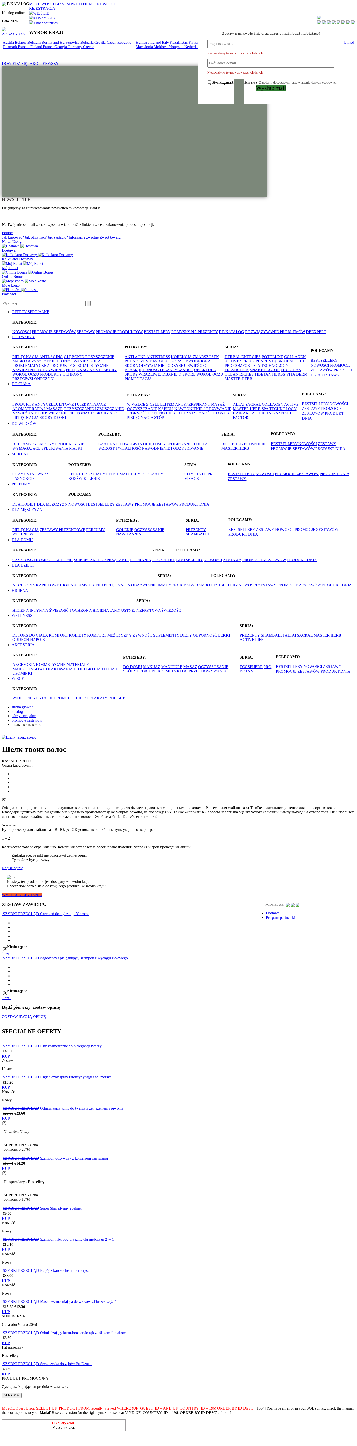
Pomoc (7, 233)
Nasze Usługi (12, 242)
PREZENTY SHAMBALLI (197, 532)
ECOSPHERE (255, 444)
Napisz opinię (12, 868)
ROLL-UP (116, 698)
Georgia (61, 47)
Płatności (9, 294)
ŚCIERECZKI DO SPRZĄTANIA (101, 560)
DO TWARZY (23, 337)
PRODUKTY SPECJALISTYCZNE (80, 365)
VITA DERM (296, 374)
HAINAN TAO (245, 413)
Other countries (46, 23)
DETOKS (20, 635)
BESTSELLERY (157, 332)
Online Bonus (12, 277)
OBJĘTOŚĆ (153, 444)
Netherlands (194, 47)
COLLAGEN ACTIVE (280, 404)
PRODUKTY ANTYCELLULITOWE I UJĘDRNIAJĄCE (59, 404)
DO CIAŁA (21, 384)
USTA (29, 474)
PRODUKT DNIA (330, 449)
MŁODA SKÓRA (167, 361)
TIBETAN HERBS (270, 374)
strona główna (22, 707)
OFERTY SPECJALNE (30, 312)
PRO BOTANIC (255, 669)
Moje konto (11, 285)
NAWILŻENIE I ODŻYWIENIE (38, 370)
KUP (6, 1056)
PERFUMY (21, 484)
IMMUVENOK (170, 585)
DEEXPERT (316, 332)
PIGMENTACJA (138, 379)
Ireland (156, 42)
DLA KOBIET (24, 504)
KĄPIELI (165, 409)
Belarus (21, 42)
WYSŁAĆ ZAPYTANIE (22, 895)
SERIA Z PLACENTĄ (258, 361)
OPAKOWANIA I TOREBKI (69, 669)
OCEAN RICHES (240, 374)
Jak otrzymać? (36, 237)
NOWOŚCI (106, 4)
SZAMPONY (43, 444)
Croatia (100, 42)
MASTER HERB (238, 379)
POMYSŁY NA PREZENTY (194, 332)
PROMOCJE (64, 698)
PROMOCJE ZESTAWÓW (54, 332)
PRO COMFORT (238, 365)
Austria (9, 42)
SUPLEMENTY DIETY (172, 635)
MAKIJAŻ (20, 454)
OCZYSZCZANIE (142, 409)
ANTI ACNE (135, 357)
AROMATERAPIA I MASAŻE (37, 409)
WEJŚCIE (41, 13)
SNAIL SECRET (291, 361)
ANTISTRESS (158, 357)
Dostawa (9, 250)
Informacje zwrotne (84, 237)
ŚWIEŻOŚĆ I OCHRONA (70, 610)
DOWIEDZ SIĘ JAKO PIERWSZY (30, 63)
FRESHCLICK (237, 370)
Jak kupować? (13, 237)
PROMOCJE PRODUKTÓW (119, 332)
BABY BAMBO (197, 585)
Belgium (34, 42)
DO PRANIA (140, 560)
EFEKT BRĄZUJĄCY (86, 474)
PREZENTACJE (39, 698)
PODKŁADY (152, 474)
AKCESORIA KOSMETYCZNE (39, 665)
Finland (36, 47)
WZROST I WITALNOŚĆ (119, 448)
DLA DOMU (22, 540)
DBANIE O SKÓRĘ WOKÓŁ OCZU (192, 374)
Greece (88, 47)
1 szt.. (6, 954)
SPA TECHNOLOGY (270, 365)
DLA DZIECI (23, 565)
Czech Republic (119, 42)
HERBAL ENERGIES (243, 357)
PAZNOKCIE (23, 478)
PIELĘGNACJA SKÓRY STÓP (93, 413)
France (48, 47)
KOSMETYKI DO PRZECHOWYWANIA (192, 671)
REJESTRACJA (42, 8)
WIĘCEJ (19, 678)
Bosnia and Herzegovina (61, 42)
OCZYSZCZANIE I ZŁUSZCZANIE (94, 409)
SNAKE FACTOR (265, 370)
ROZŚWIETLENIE (84, 478)
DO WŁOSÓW (24, 424)
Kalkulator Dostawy (17, 259)
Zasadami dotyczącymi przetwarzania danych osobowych (298, 82)
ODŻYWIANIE (144, 585)
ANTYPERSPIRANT (192, 404)
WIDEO (19, 698)
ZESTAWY (85, 332)
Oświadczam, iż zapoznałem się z (274, 82)
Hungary (143, 42)
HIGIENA (20, 590)
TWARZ (42, 474)
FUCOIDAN (291, 370)
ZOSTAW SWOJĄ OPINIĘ (24, 1017)
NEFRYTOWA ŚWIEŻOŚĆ (158, 610)
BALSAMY (22, 444)
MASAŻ (218, 404)
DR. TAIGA (268, 413)
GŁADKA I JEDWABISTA (120, 444)
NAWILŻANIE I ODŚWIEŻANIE (40, 413)
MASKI (18, 361)
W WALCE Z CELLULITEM (150, 404)
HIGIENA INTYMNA (30, 610)
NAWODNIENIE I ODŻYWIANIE (202, 409)
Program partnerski (280, 917)
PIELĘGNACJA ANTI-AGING (37, 357)
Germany (75, 47)
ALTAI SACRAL (247, 404)
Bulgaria (87, 42)
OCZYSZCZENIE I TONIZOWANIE (56, 361)
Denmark (10, 47)
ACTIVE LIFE (252, 639)
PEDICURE (147, 671)
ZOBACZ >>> (14, 34)
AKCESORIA (23, 645)
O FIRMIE (87, 4)
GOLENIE (124, 530)
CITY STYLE (195, 474)
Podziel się (274, 904)
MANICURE (171, 667)
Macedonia (145, 47)
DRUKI (82, 698)
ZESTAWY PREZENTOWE (62, 530)
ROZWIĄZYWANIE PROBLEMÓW (275, 332)
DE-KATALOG (231, 332)
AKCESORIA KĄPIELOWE (35, 585)
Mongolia (176, 47)
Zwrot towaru (110, 237)
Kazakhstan (179, 42)
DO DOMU (132, 667)
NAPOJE (37, 639)
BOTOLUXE (272, 357)
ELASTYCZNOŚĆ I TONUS (205, 413)
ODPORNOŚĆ (205, 635)
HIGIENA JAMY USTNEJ (81, 585)
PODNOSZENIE (138, 361)
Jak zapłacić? (58, 237)
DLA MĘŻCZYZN (52, 504)
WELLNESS (22, 534)
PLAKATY (98, 698)
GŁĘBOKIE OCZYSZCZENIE (89, 357)
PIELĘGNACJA (25, 530)
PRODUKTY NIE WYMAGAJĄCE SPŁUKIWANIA (48, 446)
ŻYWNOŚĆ (142, 635)
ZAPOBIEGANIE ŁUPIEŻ (185, 444)
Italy (166, 42)
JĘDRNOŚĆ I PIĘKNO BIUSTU (153, 413)
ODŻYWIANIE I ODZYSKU (163, 365)
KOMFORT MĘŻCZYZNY (109, 635)
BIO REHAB (232, 444)
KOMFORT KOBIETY (67, 635)
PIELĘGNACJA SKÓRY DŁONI (39, 417)
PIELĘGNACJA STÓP (145, 417)
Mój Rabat (10, 268)
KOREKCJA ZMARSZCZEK (195, 357)
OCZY (17, 474)
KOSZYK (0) (44, 18)
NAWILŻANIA (128, 534)
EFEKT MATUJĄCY (123, 474)
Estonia (24, 47)
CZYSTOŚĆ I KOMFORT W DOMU (42, 560)
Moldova (161, 47)
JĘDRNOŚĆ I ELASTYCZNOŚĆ (166, 370)
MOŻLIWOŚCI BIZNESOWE (53, 4)
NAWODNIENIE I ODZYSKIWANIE (172, 448)
